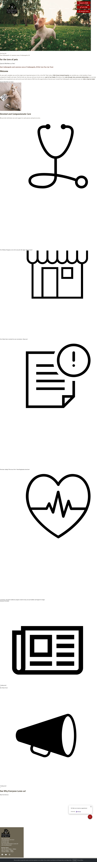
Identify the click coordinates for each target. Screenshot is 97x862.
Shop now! (25, 339)
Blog (60, 8)
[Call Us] (89, 14)
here (28, 469)
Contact (67, 8)
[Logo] (12, 12)
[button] (83, 2)
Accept (74, 860)
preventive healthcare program (12, 599)
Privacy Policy (80, 860)
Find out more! (29, 249)
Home (26, 8)
